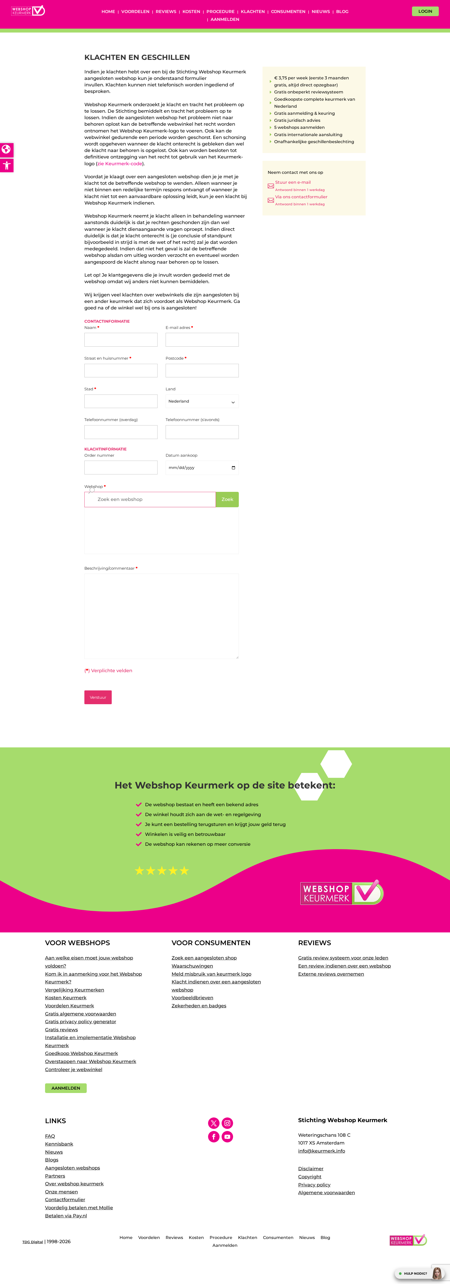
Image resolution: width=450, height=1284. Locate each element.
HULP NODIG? (415, 1273)
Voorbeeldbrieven (192, 998)
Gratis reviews (61, 1030)
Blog (342, 12)
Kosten (191, 12)
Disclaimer (310, 1169)
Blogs (51, 1160)
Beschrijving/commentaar (111, 568)
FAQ (50, 1136)
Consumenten (288, 12)
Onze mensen (61, 1192)
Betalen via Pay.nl (66, 1216)
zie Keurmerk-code (119, 164)
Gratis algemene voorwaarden (80, 1014)
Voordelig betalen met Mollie (79, 1208)
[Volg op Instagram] (227, 1123)
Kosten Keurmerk (65, 998)
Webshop (95, 486)
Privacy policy (314, 1185)
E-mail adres (179, 327)
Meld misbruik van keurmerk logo (211, 974)
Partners (55, 1176)
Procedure (221, 12)
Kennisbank (59, 1144)
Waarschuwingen (192, 966)
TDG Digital (32, 1242)
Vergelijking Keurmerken (74, 990)
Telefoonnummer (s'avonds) (193, 419)
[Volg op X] (214, 1123)
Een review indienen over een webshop (344, 966)
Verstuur (98, 697)
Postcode (176, 358)
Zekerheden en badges (199, 1006)
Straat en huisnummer (107, 358)
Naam (91, 327)
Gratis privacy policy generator (80, 1022)
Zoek (227, 499)
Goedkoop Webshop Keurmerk (81, 1053)
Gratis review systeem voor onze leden (343, 958)
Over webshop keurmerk (74, 1184)
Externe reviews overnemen (331, 974)
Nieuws (321, 12)
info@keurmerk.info (321, 1151)
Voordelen (135, 12)
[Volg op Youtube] (227, 1136)
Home (108, 12)
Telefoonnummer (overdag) (111, 419)
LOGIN (425, 11)
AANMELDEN (66, 1088)
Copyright (309, 1177)
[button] (7, 165)
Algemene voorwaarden (326, 1193)
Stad (90, 388)
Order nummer (99, 455)
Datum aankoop (181, 455)
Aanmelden (225, 20)
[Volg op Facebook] (214, 1136)
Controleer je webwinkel (73, 1069)
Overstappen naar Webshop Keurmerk (90, 1061)
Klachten (253, 12)
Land (171, 388)
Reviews (166, 12)
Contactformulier (65, 1200)
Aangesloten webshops (72, 1168)
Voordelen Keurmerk (69, 1006)
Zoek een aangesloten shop (204, 958)
